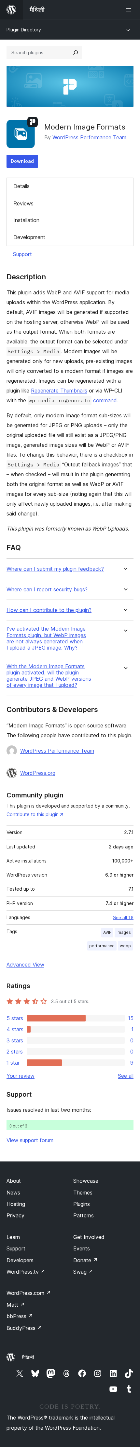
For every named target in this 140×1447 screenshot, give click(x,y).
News (13, 1192)
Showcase (85, 1180)
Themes (82, 1192)
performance (102, 945)
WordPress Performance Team (89, 137)
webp (125, 945)
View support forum (30, 1140)
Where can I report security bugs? (47, 589)
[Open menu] (129, 10)
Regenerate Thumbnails (59, 390)
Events (81, 1248)
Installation (26, 220)
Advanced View (25, 964)
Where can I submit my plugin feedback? (55, 569)
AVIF (107, 932)
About (14, 1180)
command (105, 400)
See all (125, 1075)
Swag (83, 1271)
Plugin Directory (24, 29)
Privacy (15, 1215)
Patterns (83, 1215)
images (124, 932)
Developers (20, 1260)
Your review (21, 1075)
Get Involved (89, 1237)
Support (22, 254)
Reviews (23, 203)
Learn (13, 1237)
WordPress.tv (26, 1271)
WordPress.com (29, 1293)
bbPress (20, 1316)
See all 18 (123, 917)
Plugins (81, 1204)
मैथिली (28, 1357)
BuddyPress (24, 1328)
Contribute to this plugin (33, 814)
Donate (85, 1260)
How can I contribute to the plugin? (49, 610)
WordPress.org (37, 773)
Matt (16, 1304)
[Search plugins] (75, 52)
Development (29, 237)
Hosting (16, 1204)
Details (21, 186)
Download (22, 161)
